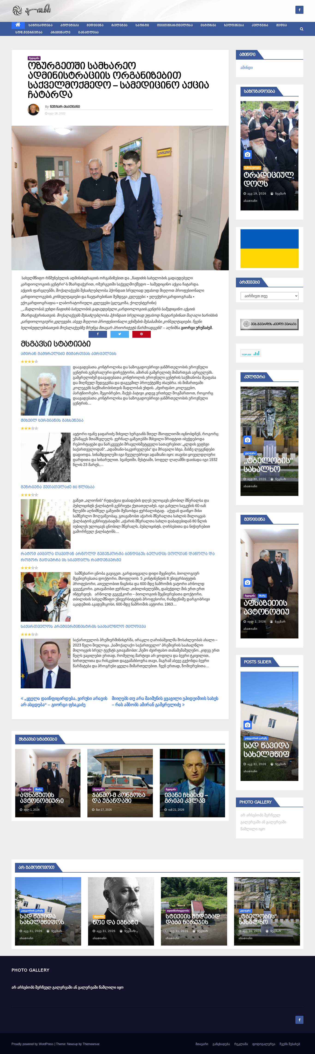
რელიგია (119, 25)
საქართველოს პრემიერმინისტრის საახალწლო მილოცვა (83, 626)
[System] (270, 324)
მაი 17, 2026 (256, 621)
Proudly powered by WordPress (33, 1044)
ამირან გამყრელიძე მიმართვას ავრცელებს (68, 354)
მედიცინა (95, 25)
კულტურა (260, 25)
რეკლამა (241, 1044)
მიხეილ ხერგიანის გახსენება (52, 420)
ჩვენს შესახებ (290, 1044)
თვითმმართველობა (175, 25)
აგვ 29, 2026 (256, 479)
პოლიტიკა (69, 25)
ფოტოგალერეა (263, 1044)
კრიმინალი (61, 32)
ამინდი (247, 68)
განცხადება (221, 1044)
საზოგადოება (41, 25)
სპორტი (142, 25)
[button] (301, 29)
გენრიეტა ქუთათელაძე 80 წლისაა (58, 487)
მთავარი (202, 1044)
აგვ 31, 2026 (256, 764)
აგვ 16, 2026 (256, 193)
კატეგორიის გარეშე (32, 910)
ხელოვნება (234, 25)
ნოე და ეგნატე (258, 750)
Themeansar (91, 1044)
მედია (281, 25)
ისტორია (208, 25)
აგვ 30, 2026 (252, 931)
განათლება (88, 32)
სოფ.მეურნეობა (29, 32)
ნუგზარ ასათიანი (65, 106)
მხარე (38, 789)
